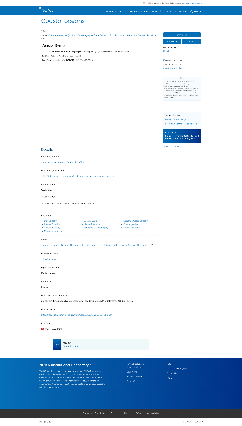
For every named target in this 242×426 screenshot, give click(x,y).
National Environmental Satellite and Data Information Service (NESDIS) (182, 137)
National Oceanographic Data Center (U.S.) (63, 161)
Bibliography (50, 220)
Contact (114, 413)
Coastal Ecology (92, 220)
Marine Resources (92, 224)
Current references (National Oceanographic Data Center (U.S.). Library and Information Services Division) (102, 35)
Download (182, 34)
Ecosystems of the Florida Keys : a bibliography (182, 123)
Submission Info (172, 11)
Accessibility (153, 413)
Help (185, 11)
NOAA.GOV (186, 422)
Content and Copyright (177, 368)
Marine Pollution (52, 224)
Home (109, 11)
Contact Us (172, 373)
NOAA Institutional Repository (64, 365)
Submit (155, 11)
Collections (121, 11)
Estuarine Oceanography (135, 220)
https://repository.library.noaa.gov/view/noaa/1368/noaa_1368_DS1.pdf (76, 314)
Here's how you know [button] (193, 3)
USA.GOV (199, 422)
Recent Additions (139, 11)
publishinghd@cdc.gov (174, 67)
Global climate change (175, 119)
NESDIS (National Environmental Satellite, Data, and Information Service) (78, 175)
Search (198, 11)
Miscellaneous (49, 259)
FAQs (169, 378)
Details (166, 51)
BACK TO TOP (172, 146)
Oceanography (130, 224)
